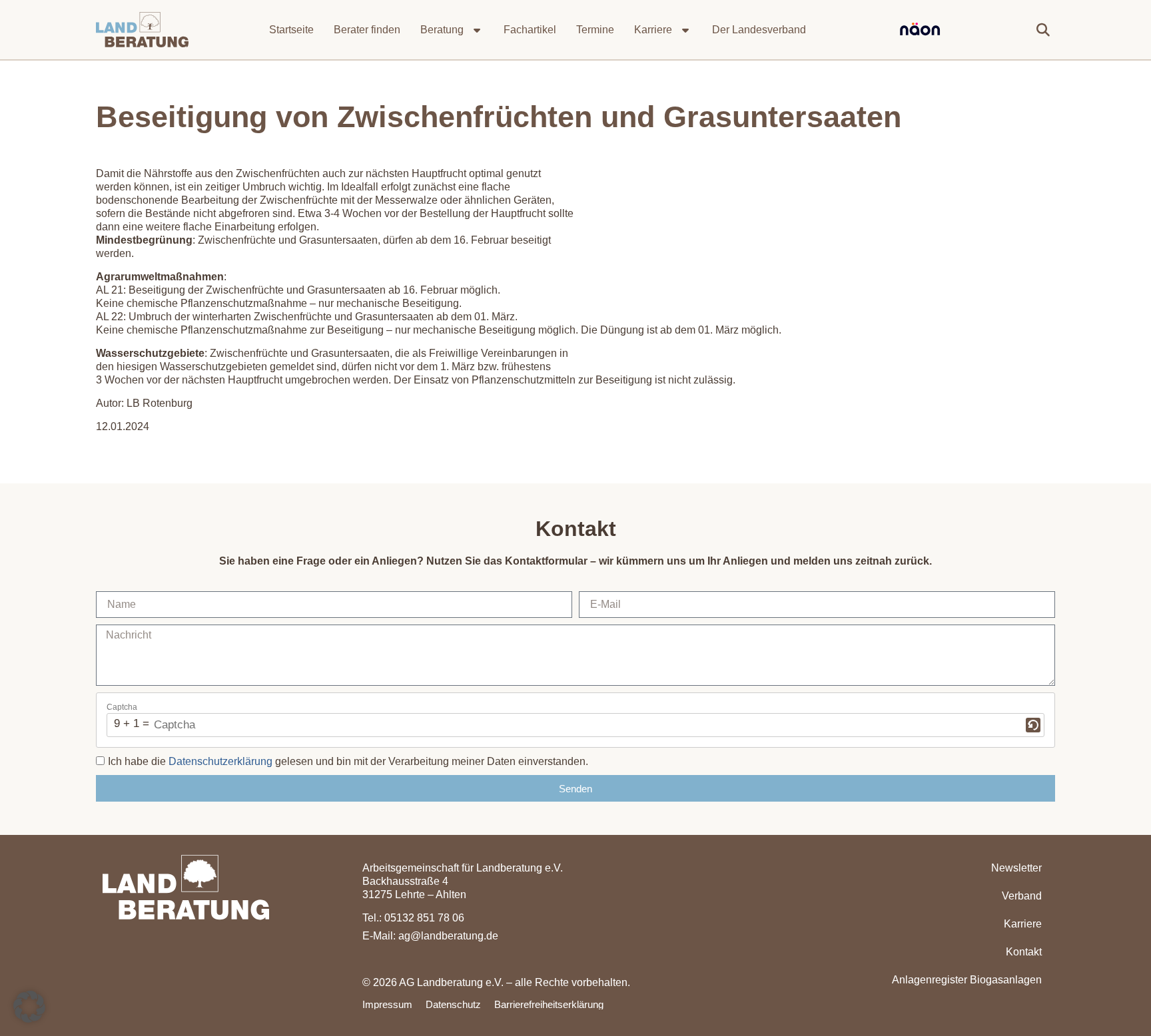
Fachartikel (530, 29)
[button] (1043, 30)
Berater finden (367, 29)
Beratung (442, 29)
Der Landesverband (759, 29)
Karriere (653, 29)
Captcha (122, 707)
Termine (595, 29)
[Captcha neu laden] (1033, 725)
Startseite (291, 29)
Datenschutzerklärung (220, 761)
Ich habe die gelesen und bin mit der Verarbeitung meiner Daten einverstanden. (348, 761)
